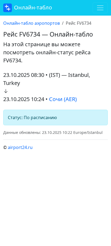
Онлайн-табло (33, 7)
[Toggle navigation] (100, 7)
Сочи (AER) (63, 99)
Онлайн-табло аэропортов (31, 23)
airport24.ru (20, 147)
